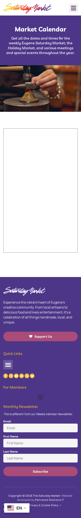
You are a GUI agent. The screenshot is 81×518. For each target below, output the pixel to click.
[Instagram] (11, 375)
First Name (10, 436)
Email (7, 421)
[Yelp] (27, 375)
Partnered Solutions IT (49, 500)
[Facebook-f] (5, 375)
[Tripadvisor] (21, 375)
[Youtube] (16, 375)
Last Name (10, 451)
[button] (73, 8)
